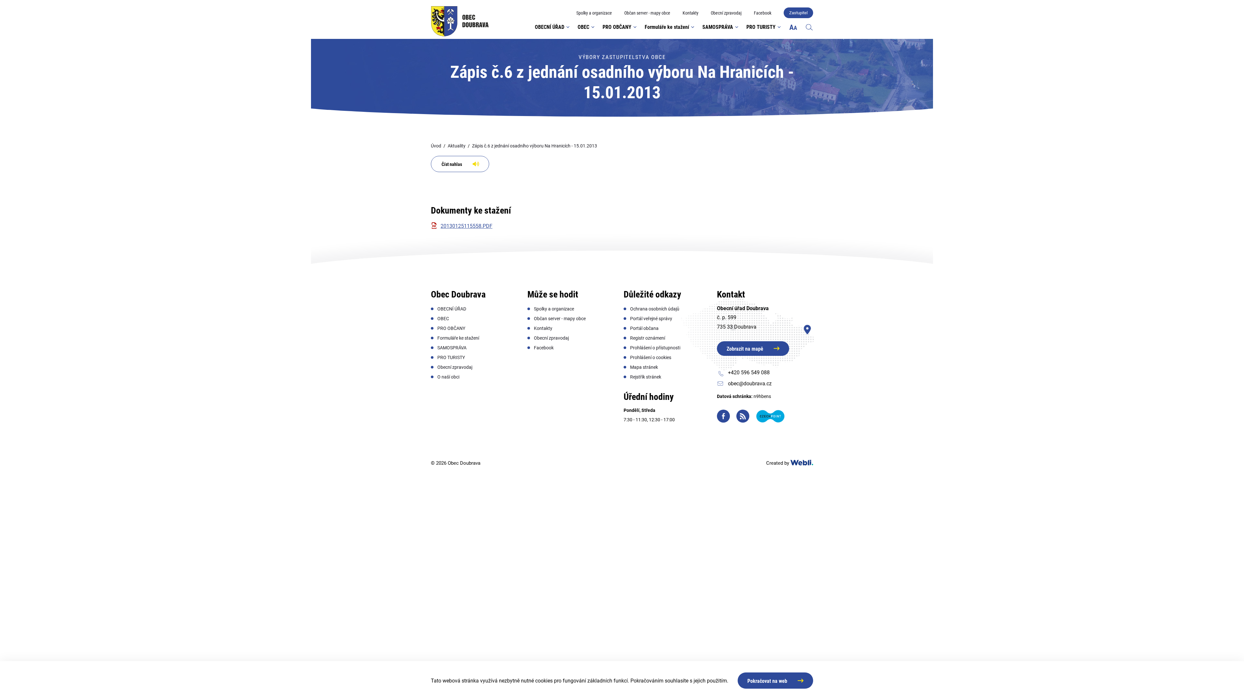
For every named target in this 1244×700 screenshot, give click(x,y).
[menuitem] (594, 13)
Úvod (436, 145)
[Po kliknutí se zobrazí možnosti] (793, 27)
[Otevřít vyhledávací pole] (809, 27)
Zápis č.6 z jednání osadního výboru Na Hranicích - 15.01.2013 (534, 145)
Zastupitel (798, 12)
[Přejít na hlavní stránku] (460, 21)
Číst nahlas (452, 164)
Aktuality (457, 145)
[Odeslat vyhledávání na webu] (802, 46)
